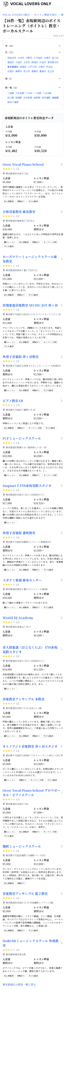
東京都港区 (13, 66)
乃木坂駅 (19, 93)
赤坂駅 (55, 97)
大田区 (18, 62)
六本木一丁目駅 (33, 93)
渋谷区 (49, 66)
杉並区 (42, 62)
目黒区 (10, 71)
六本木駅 (47, 93)
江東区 (41, 66)
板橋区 (23, 66)
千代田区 (38, 57)
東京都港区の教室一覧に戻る (19, 984)
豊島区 (42, 71)
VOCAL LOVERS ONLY (30, 3)
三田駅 (10, 93)
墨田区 (10, 62)
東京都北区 (53, 62)
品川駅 (10, 97)
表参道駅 (46, 97)
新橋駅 (18, 97)
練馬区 (18, 71)
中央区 (21, 57)
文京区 (26, 62)
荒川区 (26, 71)
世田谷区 (11, 57)
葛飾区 (34, 71)
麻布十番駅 (13, 102)
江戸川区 (32, 66)
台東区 (47, 57)
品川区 (55, 57)
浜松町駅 (27, 97)
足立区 (50, 71)
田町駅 (37, 97)
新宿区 (34, 62)
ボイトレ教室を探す (45, 15)
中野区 (29, 57)
